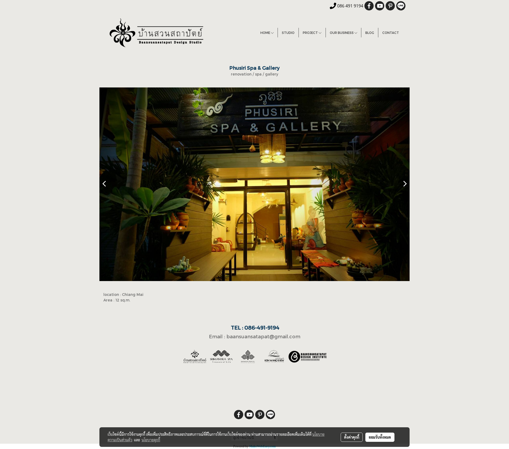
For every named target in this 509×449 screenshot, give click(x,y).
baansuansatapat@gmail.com (263, 336)
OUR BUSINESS (342, 32)
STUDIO (288, 32)
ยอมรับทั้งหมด (380, 437)
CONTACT (390, 32)
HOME (265, 32)
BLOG (369, 32)
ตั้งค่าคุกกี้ (351, 437)
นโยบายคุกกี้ (151, 439)
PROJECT (311, 32)
